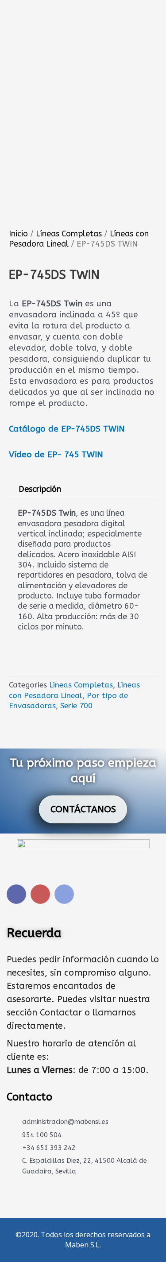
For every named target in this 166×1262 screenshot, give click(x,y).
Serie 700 (76, 705)
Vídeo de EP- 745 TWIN (56, 454)
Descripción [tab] (40, 489)
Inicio (18, 234)
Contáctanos (83, 809)
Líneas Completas (69, 234)
